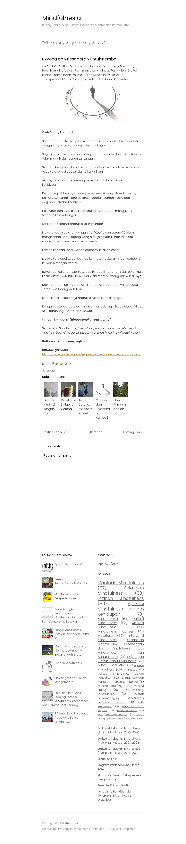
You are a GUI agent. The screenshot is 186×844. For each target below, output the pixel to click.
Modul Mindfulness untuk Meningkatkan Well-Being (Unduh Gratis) (71, 651)
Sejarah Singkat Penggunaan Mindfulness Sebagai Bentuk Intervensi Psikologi (62, 615)
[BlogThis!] (47, 370)
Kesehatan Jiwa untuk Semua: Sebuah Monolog (71, 581)
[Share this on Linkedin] (70, 364)
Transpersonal (52, 79)
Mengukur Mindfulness (112, 714)
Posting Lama (133, 432)
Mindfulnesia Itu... (109, 759)
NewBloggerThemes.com (72, 829)
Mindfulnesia (61, 18)
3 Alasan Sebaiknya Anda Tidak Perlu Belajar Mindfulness (71, 718)
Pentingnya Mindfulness (92, 70)
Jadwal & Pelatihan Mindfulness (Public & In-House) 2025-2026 (119, 730)
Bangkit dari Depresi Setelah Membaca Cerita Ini (71, 634)
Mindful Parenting (112, 665)
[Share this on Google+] (61, 364)
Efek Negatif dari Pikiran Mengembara (70, 680)
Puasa (46, 75)
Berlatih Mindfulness (68, 663)
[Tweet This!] (57, 364)
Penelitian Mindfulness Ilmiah (123, 718)
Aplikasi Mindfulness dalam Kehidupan (121, 608)
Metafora (105, 635)
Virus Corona (73, 79)
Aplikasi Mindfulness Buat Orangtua (121, 667)
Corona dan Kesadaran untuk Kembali (80, 59)
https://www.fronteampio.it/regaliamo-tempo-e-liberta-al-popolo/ (91, 354)
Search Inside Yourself (68, 75)
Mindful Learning (110, 686)
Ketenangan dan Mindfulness (121, 646)
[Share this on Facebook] (53, 364)
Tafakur (117, 75)
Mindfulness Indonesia (116, 631)
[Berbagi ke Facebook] (53, 370)
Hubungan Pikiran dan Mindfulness (121, 658)
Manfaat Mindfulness (103, 66)
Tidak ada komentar (113, 79)
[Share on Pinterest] (66, 364)
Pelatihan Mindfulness (58, 70)
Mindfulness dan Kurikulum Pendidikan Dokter (121, 680)
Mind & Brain (127, 710)
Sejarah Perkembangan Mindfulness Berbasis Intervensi (121, 698)
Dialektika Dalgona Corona (68, 404)
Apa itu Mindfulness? (68, 564)
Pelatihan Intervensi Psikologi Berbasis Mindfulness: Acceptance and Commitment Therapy (65, 699)
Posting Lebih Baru (56, 432)
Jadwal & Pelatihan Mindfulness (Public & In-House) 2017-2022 (119, 751)
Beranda (96, 432)
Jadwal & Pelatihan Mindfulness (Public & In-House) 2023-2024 (119, 741)
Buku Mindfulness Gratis (113, 785)
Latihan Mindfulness (121, 598)
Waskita (89, 79)
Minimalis (126, 66)
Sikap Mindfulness (97, 75)
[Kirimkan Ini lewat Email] (44, 370)
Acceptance (78, 66)
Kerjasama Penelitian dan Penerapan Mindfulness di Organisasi (115, 796)
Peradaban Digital (124, 70)
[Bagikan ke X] (50, 370)
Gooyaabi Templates (122, 829)
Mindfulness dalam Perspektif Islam (67, 596)
